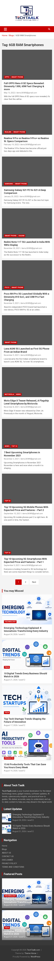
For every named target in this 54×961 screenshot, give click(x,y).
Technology (10, 622)
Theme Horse (30, 953)
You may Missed (13, 590)
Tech (7, 667)
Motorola (9, 394)
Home (4, 846)
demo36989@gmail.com (27, 93)
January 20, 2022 (11, 196)
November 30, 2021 (12, 248)
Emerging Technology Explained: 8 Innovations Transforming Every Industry (30, 815)
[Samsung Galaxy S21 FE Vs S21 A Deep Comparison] (27, 171)
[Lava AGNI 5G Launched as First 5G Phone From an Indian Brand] (27, 330)
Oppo (7, 77)
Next (34, 582)
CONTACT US (8, 856)
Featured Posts (13, 874)
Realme (8, 132)
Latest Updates (13, 809)
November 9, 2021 (11, 303)
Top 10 (14, 446)
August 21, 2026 (10, 680)
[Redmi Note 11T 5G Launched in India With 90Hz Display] (27, 223)
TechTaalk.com (33, 950)
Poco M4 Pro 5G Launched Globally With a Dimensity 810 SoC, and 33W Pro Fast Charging (26, 296)
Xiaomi (22, 236)
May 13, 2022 (9, 93)
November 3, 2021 (11, 459)
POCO (7, 287)
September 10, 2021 (12, 513)
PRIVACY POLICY (9, 863)
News (18, 394)
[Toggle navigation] (5, 29)
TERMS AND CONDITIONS (13, 867)
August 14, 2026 (10, 771)
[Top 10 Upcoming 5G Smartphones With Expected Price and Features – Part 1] (27, 540)
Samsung (9, 184)
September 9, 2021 (12, 565)
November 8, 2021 (11, 407)
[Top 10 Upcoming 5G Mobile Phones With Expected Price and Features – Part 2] (27, 489)
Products (9, 758)
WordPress (35, 957)
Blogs (4, 849)
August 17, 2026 (10, 725)
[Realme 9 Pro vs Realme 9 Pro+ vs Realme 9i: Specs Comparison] (27, 120)
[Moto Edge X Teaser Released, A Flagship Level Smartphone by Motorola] (27, 382)
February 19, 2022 (11, 144)
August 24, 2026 (10, 634)
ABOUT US (6, 853)
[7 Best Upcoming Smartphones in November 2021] (27, 434)
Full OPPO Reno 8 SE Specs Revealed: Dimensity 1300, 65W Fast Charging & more (24, 86)
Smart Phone (17, 77)
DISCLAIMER (7, 860)
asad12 (22, 634)
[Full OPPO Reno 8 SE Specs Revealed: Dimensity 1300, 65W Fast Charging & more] (27, 65)
